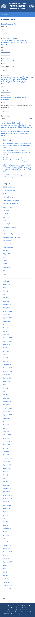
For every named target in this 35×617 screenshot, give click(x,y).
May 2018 (5, 538)
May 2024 (5, 354)
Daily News (6, 210)
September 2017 (7, 562)
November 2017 (7, 555)
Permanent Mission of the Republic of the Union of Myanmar (17, 6)
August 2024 (6, 344)
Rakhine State (6, 250)
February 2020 (7, 488)
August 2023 (6, 381)
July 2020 (5, 471)
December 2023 (7, 368)
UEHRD (5, 264)
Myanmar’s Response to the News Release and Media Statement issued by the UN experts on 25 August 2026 (17, 145)
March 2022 (6, 431)
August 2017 (6, 565)
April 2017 (5, 575)
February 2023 (7, 401)
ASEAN (5, 194)
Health (8, 38)
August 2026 (6, 284)
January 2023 (6, 405)
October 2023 (6, 374)
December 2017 (7, 552)
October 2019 (6, 502)
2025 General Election (9, 190)
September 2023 (7, 378)
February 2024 (7, 364)
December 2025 (7, 311)
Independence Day (8, 234)
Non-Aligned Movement (9, 244)
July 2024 (5, 348)
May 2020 (5, 478)
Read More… (5, 33)
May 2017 (5, 572)
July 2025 (5, 324)
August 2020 (6, 468)
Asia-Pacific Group (8, 197)
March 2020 (6, 485)
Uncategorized (7, 267)
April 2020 (5, 482)
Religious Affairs (7, 254)
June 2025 (6, 328)
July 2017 (5, 568)
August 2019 (6, 508)
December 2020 (7, 458)
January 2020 (6, 492)
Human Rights (6, 224)
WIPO (4, 274)
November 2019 (7, 498)
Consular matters (7, 207)
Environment (6, 217)
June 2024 (6, 351)
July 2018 (5, 532)
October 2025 (6, 314)
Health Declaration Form (9, 24)
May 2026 (5, 294)
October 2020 (6, 461)
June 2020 (6, 475)
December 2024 (7, 338)
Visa (4, 270)
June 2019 (6, 515)
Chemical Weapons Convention (11, 200)
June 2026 (6, 291)
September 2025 (7, 318)
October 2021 (6, 445)
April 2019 (5, 522)
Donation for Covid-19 (8, 61)
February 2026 (7, 304)
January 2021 (6, 455)
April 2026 (5, 298)
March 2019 (6, 525)
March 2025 (6, 334)
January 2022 (6, 438)
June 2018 (6, 535)
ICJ (4, 230)
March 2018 (6, 542)
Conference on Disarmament (10, 204)
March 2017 (6, 579)
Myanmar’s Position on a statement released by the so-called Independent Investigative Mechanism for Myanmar (16, 152)
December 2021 (7, 441)
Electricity (5, 214)
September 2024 (7, 341)
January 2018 (6, 548)
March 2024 (6, 361)
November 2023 (7, 371)
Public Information (15, 38)
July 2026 (5, 288)
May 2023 (5, 391)
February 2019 (7, 528)
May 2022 (5, 428)
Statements (6, 257)
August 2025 (6, 321)
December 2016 (7, 585)
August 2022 (6, 418)
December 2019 (7, 495)
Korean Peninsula (7, 240)
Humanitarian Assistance (9, 227)
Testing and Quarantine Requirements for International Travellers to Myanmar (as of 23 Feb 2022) (16, 42)
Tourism (5, 260)
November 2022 (7, 408)
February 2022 (7, 435)
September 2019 (7, 505)
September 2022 (7, 415)
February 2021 (7, 451)
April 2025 (5, 331)
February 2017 (7, 582)
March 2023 (6, 398)
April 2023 (5, 395)
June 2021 (6, 448)
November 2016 (7, 589)
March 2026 (6, 301)
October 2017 (6, 558)
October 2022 (6, 411)
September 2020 (7, 465)
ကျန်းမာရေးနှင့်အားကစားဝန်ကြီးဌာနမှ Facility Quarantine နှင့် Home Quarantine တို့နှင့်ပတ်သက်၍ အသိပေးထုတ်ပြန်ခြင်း (17, 79)
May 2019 (5, 518)
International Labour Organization (11, 237)
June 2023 (6, 388)
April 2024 (5, 358)
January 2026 (6, 308)
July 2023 (5, 385)
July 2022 (5, 421)
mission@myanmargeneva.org (23, 614)
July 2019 (5, 512)
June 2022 (6, 425)
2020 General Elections (9, 187)
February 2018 (7, 545)
